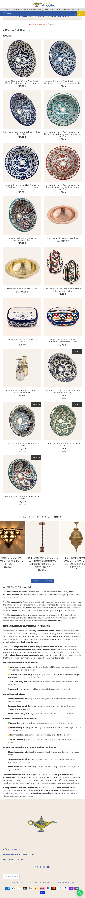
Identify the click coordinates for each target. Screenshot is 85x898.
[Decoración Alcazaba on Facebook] (40, 867)
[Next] (80, 548)
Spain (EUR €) (10, 876)
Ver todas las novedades (42, 581)
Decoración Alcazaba (24, 882)
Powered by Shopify (67, 882)
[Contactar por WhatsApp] (80, 893)
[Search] (74, 13)
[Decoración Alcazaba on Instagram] (44, 867)
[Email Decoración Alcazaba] (36, 867)
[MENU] (3, 13)
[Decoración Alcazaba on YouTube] (48, 867)
